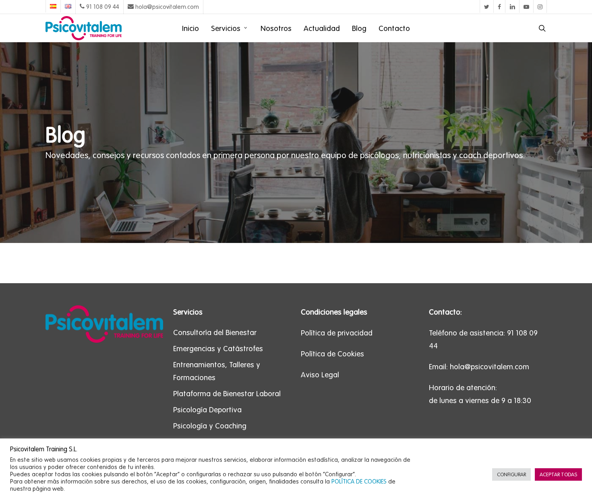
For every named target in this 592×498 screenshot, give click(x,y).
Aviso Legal (320, 374)
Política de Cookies (332, 353)
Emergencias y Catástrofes (218, 348)
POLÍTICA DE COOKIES (359, 481)
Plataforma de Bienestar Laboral (227, 393)
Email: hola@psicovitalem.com (479, 366)
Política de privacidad (337, 332)
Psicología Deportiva (207, 409)
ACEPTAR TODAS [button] (558, 474)
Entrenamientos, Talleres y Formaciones (216, 371)
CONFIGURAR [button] (511, 474)
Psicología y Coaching (209, 425)
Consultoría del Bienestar (215, 332)
